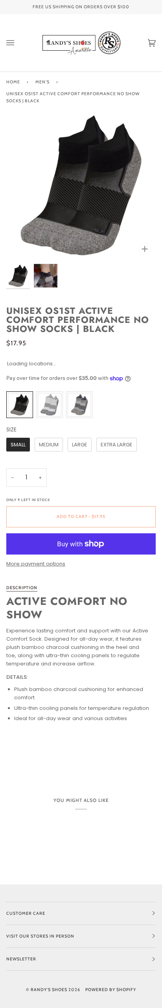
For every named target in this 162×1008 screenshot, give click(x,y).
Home (13, 82)
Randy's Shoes (49, 989)
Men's (42, 82)
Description (21, 587)
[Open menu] (18, 43)
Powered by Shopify (110, 989)
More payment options (35, 564)
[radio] (19, 404)
